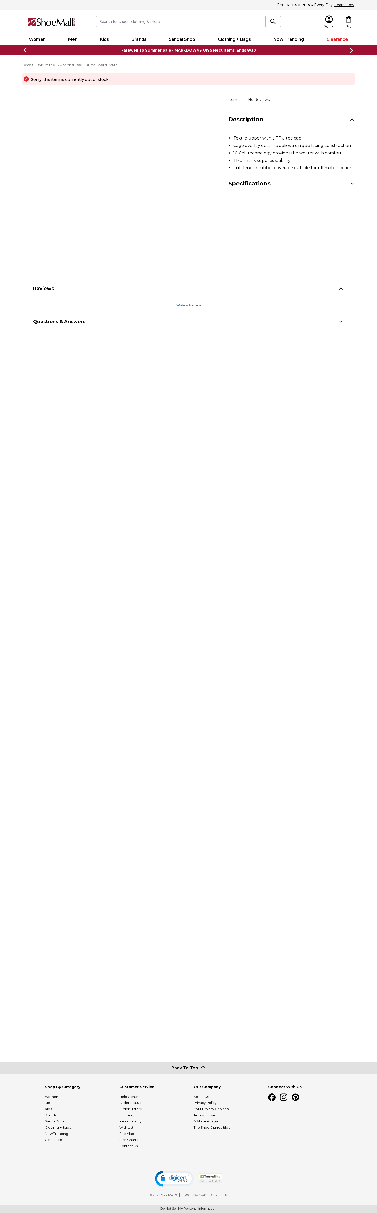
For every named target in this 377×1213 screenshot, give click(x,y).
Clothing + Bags (234, 39)
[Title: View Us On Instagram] (283, 1097)
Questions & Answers (59, 321)
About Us (201, 1097)
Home (26, 65)
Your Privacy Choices (211, 1109)
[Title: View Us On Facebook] (272, 1097)
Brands (139, 39)
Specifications (249, 183)
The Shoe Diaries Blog (212, 1127)
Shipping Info (130, 1115)
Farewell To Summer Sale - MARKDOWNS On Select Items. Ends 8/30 (188, 50)
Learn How (344, 5)
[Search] (273, 21)
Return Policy (130, 1121)
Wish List (126, 1127)
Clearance (337, 39)
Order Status (130, 1103)
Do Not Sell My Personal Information (188, 1208)
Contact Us (128, 1146)
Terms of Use (204, 1115)
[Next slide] (351, 50)
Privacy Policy (205, 1103)
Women (37, 39)
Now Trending (288, 39)
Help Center (129, 1097)
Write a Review (188, 305)
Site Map (126, 1133)
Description (245, 119)
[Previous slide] (25, 50)
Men (72, 39)
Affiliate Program (208, 1121)
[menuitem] (37, 39)
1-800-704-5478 (194, 1195)
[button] (174, 1179)
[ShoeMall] (52, 22)
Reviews (43, 288)
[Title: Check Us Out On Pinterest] (295, 1097)
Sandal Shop (182, 39)
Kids (104, 39)
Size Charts (128, 1140)
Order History (130, 1109)
